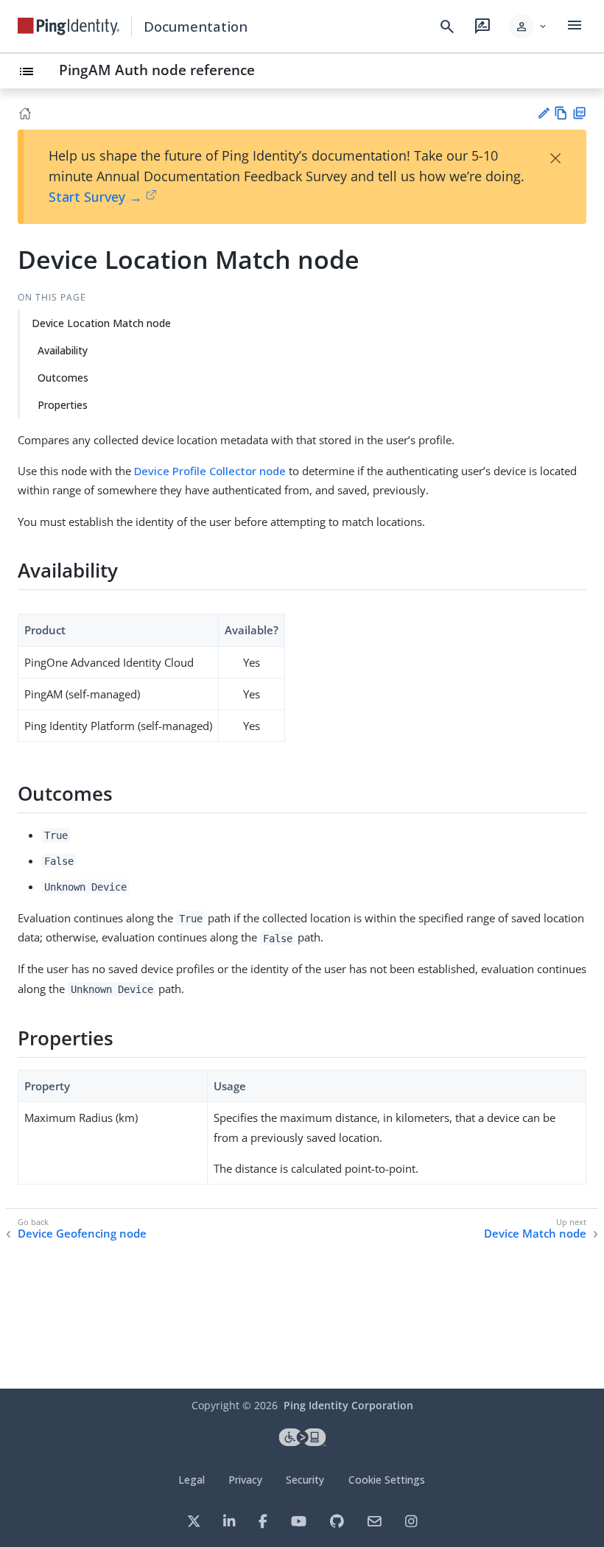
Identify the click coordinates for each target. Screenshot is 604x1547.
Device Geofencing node (82, 1234)
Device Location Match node (101, 323)
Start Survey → (95, 197)
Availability (63, 350)
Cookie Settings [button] (386, 1480)
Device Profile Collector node (210, 470)
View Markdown (561, 113)
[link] (68, 26)
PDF (579, 113)
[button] (528, 26)
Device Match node (535, 1234)
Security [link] (305, 1480)
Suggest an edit (543, 113)
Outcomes (63, 378)
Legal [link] (191, 1480)
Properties (63, 405)
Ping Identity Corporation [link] (348, 1405)
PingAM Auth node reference (157, 69)
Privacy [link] (245, 1480)
